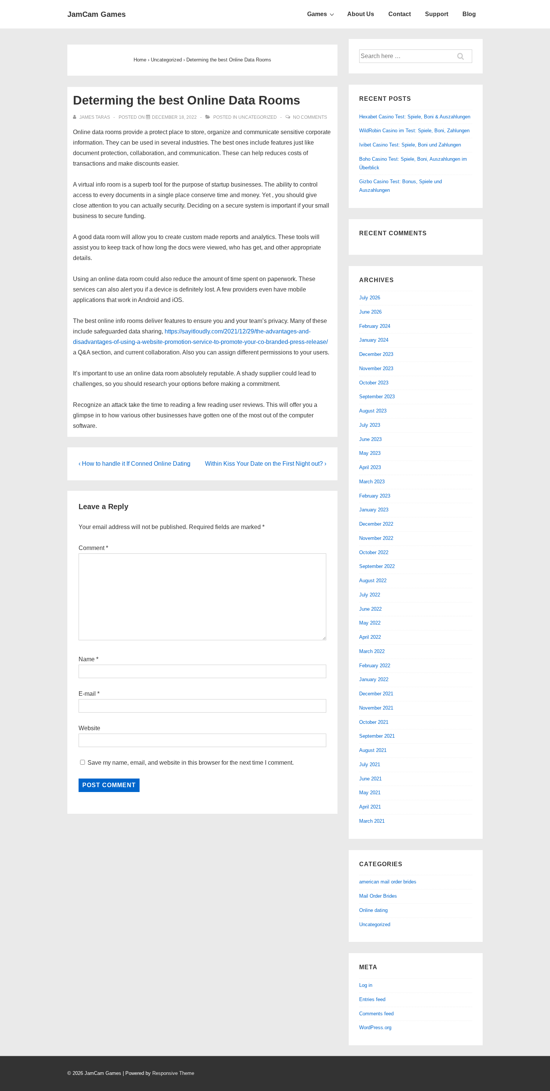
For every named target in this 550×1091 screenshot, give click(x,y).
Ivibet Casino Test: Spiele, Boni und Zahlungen (410, 145)
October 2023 (373, 383)
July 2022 (369, 595)
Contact (399, 14)
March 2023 (372, 481)
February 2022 (374, 665)
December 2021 (376, 693)
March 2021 (372, 821)
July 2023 (369, 425)
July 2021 (369, 764)
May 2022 (370, 623)
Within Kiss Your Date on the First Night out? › (265, 463)
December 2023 (376, 354)
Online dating (373, 910)
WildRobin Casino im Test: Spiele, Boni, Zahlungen (414, 130)
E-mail (87, 693)
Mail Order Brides (378, 896)
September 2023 (377, 396)
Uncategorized (257, 117)
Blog (469, 14)
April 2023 (370, 467)
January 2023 (373, 510)
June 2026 (370, 312)
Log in (365, 985)
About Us (360, 14)
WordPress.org (375, 1027)
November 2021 (376, 708)
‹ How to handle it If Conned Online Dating (134, 463)
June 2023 (370, 439)
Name (87, 659)
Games (317, 14)
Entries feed (372, 999)
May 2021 (370, 792)
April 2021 (370, 807)
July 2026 (369, 297)
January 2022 (373, 679)
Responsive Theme (173, 1073)
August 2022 (372, 580)
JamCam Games (96, 14)
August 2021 (372, 750)
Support (436, 14)
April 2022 (370, 637)
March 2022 (372, 651)
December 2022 (376, 524)
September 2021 (377, 736)
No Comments (310, 117)
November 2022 (376, 538)
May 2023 (370, 453)
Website (89, 728)
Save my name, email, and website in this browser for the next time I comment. (191, 762)
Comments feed (376, 1013)
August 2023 (372, 411)
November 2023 (376, 368)
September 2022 (377, 566)
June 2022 (370, 609)
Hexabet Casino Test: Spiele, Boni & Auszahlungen (414, 117)
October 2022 (373, 552)
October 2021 (373, 722)
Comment (93, 548)
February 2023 (374, 496)
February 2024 (374, 326)
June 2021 (370, 779)
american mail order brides (387, 882)
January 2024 (373, 340)
